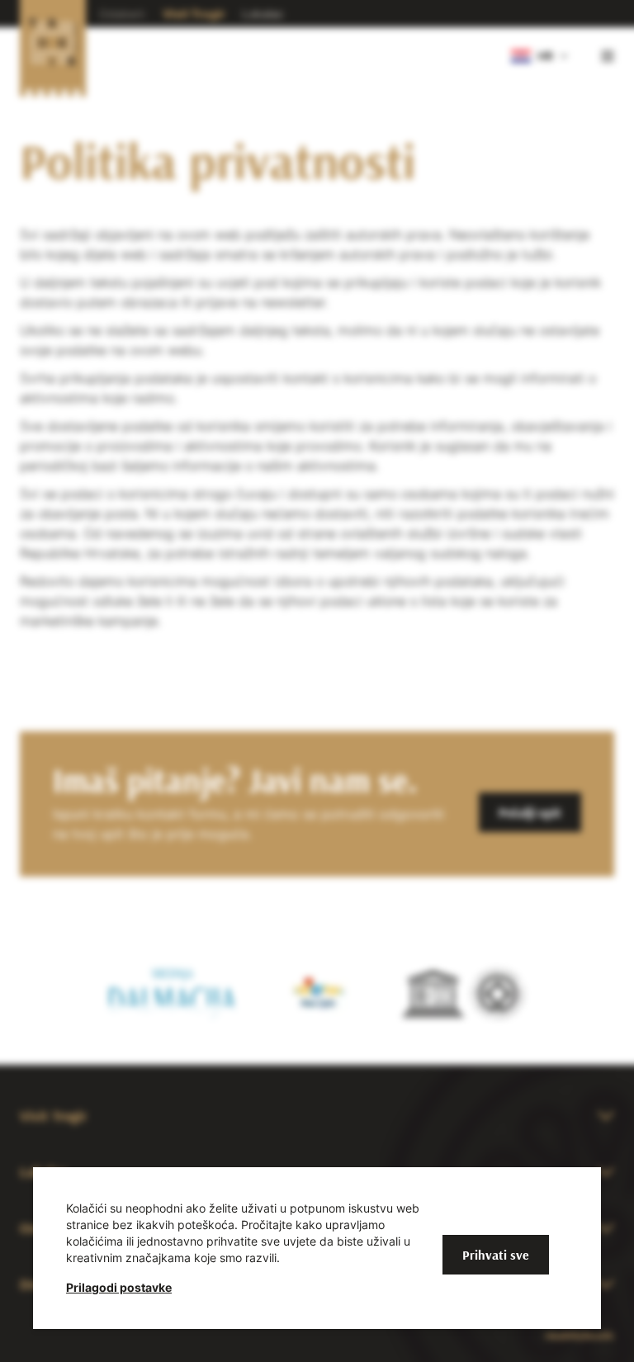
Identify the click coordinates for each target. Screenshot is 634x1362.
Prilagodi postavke (119, 1287)
